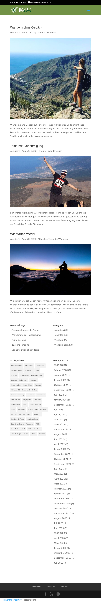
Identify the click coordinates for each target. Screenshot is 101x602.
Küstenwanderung (17, 395)
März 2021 (59, 483)
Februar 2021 (61, 488)
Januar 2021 (60, 493)
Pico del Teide (32, 409)
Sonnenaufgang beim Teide (25, 349)
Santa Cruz (37, 414)
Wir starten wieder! (23, 234)
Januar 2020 (60, 548)
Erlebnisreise (24, 375)
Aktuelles (42, 239)
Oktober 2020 (61, 508)
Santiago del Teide (17, 419)
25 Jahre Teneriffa (20, 344)
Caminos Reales (16, 370)
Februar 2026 (61, 370)
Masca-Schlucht (35, 405)
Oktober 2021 (61, 459)
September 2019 (62, 557)
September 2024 (62, 390)
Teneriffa (41, 32)
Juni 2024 (59, 394)
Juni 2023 (59, 414)
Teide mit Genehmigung (26, 146)
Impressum (36, 586)
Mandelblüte (15, 405)
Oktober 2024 (61, 385)
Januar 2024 (60, 399)
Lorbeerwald (15, 400)
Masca (25, 405)
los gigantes (27, 400)
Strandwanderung (17, 424)
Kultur (34, 390)
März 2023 (59, 424)
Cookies (64, 586)
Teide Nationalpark (34, 429)
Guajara (14, 380)
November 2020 (62, 503)
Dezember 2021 (62, 454)
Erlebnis (14, 375)
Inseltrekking (27, 385)
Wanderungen (55, 151)
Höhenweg (23, 380)
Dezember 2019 (62, 552)
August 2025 (60, 375)
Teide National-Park (18, 429)
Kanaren (38, 385)
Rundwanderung (25, 414)
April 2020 (59, 538)
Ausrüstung (29, 365)
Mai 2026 (59, 365)
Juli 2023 (58, 409)
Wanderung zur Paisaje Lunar (26, 334)
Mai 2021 (59, 473)
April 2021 (59, 478)
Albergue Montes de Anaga (25, 330)
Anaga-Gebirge (16, 365)
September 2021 (62, 464)
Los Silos (37, 400)
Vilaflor (33, 434)
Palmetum (21, 409)
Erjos (37, 370)
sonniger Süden (32, 419)
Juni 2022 (59, 439)
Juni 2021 (59, 468)
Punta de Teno (18, 339)
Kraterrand (26, 390)
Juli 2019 (58, 562)
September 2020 (62, 513)
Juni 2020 (59, 528)
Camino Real (40, 365)
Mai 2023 (59, 419)
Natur (13, 409)
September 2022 (62, 429)
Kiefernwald (15, 390)
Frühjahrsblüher (37, 375)
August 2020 (60, 518)
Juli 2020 (58, 523)
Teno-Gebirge (16, 434)
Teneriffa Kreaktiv (12, 599)
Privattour (43, 409)
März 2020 (59, 543)
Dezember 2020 (62, 498)
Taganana (29, 424)
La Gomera (30, 395)
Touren (25, 434)
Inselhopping (16, 385)
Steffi (17, 32)
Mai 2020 (59, 533)
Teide (37, 424)
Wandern (51, 32)
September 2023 (62, 404)
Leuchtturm (41, 395)
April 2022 (59, 444)
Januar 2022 (60, 449)
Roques (14, 414)
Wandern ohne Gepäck (26, 27)
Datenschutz (51, 586)
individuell (33, 380)
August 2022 (60, 434)
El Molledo (29, 370)
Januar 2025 (60, 380)
